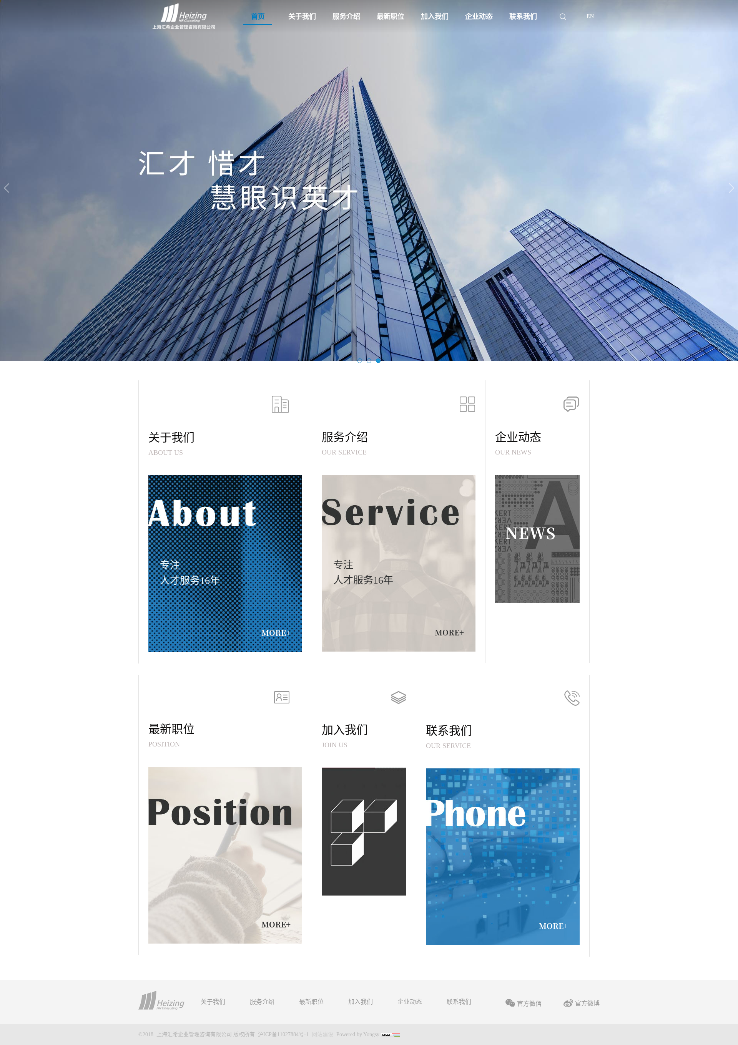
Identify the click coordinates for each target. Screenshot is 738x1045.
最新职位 (311, 1002)
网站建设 (322, 1034)
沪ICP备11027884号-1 (283, 1034)
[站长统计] (390, 1034)
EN (590, 16)
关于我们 (213, 1002)
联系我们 (459, 1002)
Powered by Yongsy (357, 1034)
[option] (369, 180)
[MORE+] (225, 855)
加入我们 (360, 1002)
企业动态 (409, 1002)
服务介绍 (262, 1002)
